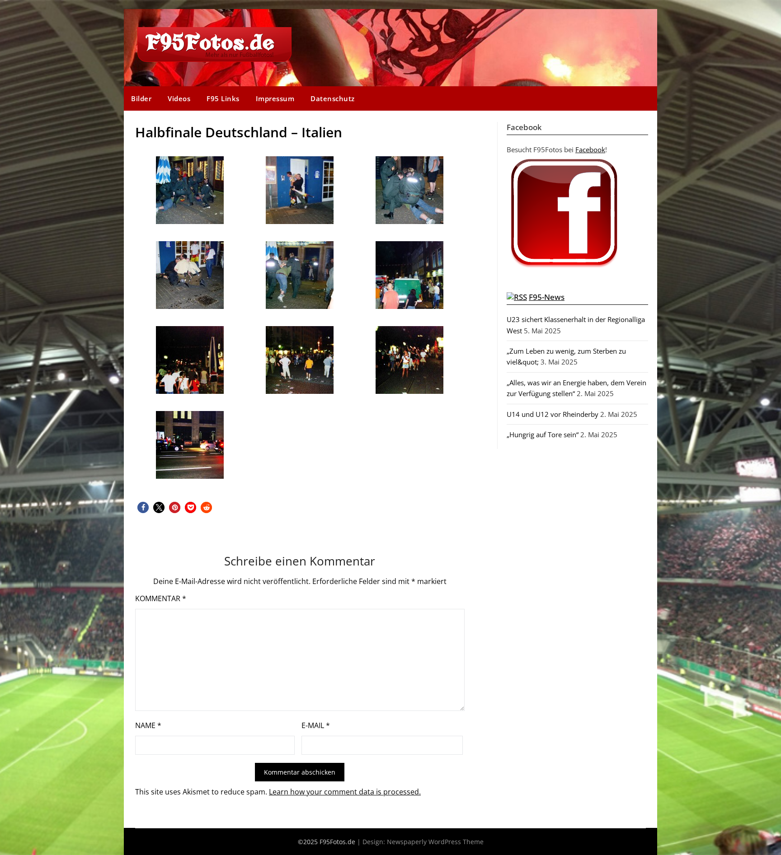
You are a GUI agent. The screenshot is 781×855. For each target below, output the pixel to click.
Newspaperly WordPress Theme (435, 841)
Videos (179, 98)
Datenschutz (333, 98)
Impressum (275, 98)
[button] (143, 507)
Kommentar (160, 598)
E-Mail (315, 725)
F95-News (547, 297)
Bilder (141, 98)
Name (148, 725)
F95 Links (223, 98)
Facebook (590, 149)
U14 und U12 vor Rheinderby (552, 414)
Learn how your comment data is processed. (345, 792)
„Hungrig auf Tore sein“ (543, 434)
